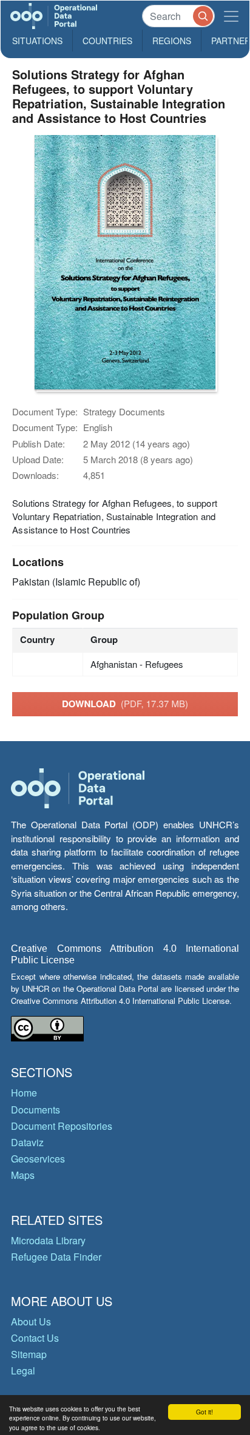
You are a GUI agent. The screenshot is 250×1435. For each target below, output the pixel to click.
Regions (171, 41)
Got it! (204, 1411)
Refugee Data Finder (56, 1257)
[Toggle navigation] (231, 16)
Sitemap (29, 1354)
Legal (23, 1370)
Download (125, 703)
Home (24, 1093)
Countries (107, 41)
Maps (23, 1175)
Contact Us (35, 1338)
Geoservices (38, 1159)
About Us (31, 1321)
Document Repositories (61, 1126)
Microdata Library (48, 1240)
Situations (37, 41)
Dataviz (27, 1142)
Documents (35, 1110)
